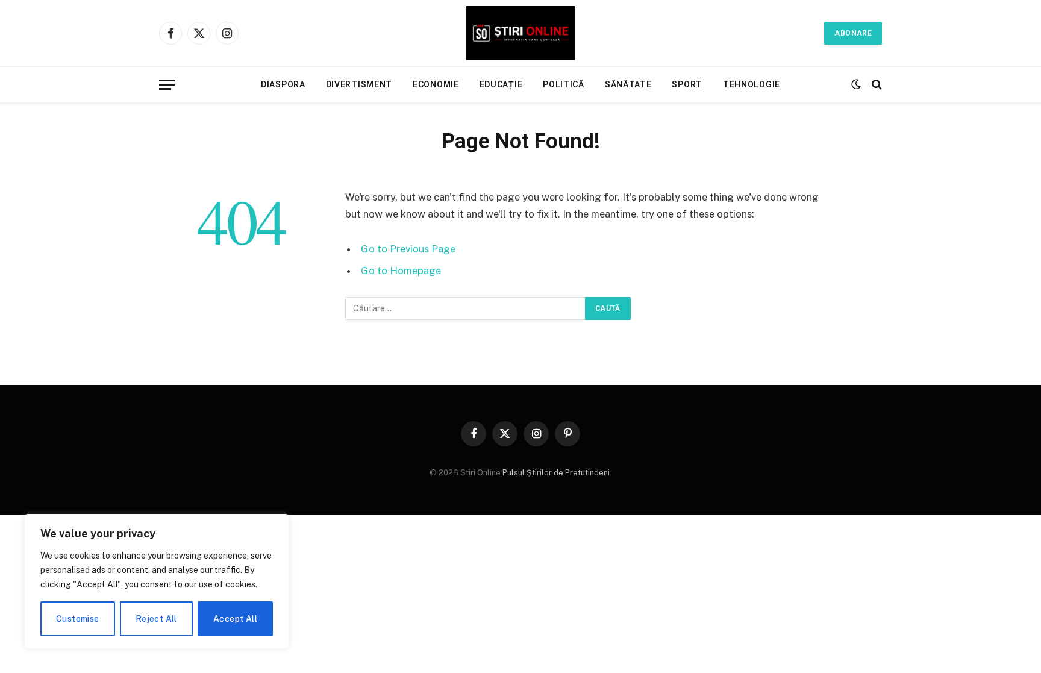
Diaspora (283, 84)
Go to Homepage (401, 271)
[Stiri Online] (520, 33)
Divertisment (359, 84)
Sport (687, 84)
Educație (501, 84)
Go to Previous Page (408, 249)
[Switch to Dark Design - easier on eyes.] (856, 84)
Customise (77, 619)
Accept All (235, 619)
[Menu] (167, 84)
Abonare (853, 33)
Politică (563, 84)
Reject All (156, 619)
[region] (156, 581)
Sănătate (628, 84)
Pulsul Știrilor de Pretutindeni (555, 472)
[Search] (875, 84)
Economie (436, 84)
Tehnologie (751, 84)
